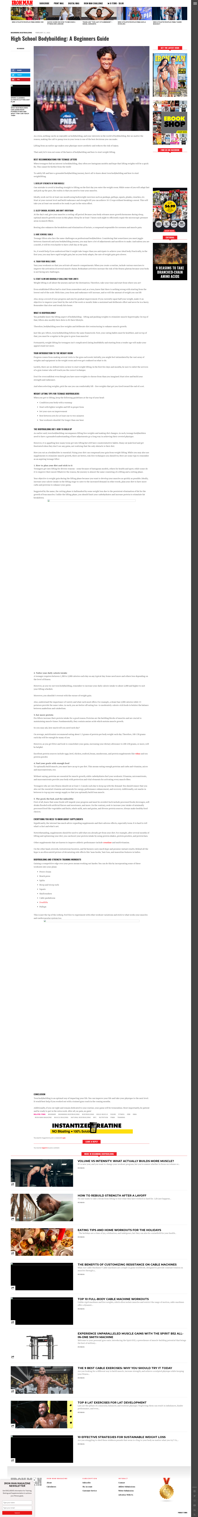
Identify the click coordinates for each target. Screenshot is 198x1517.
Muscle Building (61, 1117)
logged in (45, 1148)
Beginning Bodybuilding (21, 33)
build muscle (102, 1114)
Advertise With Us (125, 1495)
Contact (121, 1483)
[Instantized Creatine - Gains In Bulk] (91, 1133)
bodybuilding (88, 1114)
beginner (52, 1114)
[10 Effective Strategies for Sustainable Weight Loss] (42, 1437)
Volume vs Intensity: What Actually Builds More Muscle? (126, 1161)
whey (137, 753)
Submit (17, 1513)
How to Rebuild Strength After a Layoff (112, 1195)
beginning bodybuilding (69, 1114)
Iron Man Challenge (93, 3)
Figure (113, 1114)
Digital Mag (73, 3)
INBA (135, 1114)
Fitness (121, 1114)
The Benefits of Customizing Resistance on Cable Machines (127, 1264)
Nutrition (103, 1117)
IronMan (20, 48)
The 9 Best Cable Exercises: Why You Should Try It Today (125, 1368)
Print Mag (59, 3)
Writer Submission (126, 1491)
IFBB (128, 1114)
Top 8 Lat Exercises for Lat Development (112, 1402)
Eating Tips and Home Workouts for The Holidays (119, 1230)
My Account (87, 1487)
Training (121, 1117)
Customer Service (89, 1491)
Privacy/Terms (182, 1513)
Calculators (51, 1487)
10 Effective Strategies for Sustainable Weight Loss (122, 1437)
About (49, 1483)
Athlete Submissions (126, 1487)
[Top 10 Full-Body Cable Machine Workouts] (42, 1299)
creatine (107, 842)
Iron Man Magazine (43, 1117)
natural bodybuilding (81, 1117)
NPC (94, 1117)
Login (63, 1138)
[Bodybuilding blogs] (166, 1502)
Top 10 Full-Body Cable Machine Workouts (113, 1299)
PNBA (112, 1117)
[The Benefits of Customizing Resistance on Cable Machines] (42, 1264)
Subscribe (44, 3)
